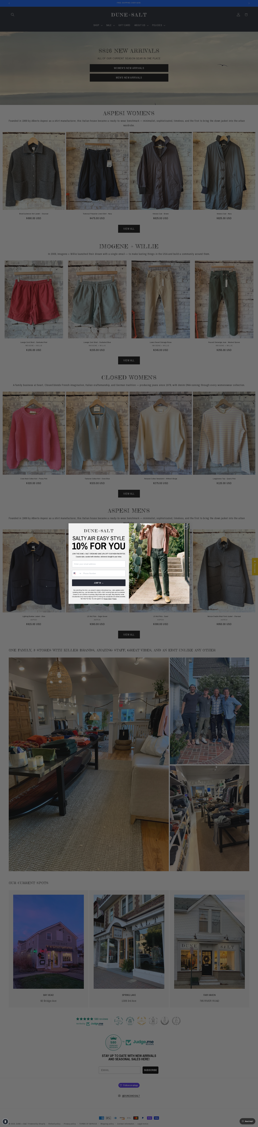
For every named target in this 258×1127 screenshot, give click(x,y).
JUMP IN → (99, 582)
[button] (5, 1121)
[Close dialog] (186, 526)
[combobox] (77, 573)
